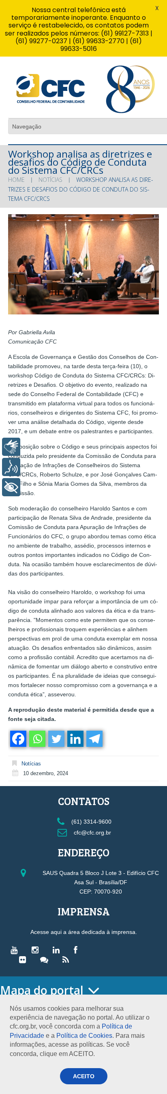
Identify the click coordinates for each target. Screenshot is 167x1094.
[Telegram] (94, 739)
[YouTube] (16, 950)
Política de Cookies (84, 1035)
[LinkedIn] (58, 950)
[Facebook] (17, 739)
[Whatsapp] (36, 739)
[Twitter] (55, 739)
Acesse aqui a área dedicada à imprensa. (83, 932)
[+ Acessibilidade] (11, 487)
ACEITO (83, 1076)
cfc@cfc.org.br (91, 832)
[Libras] (11, 447)
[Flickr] (24, 959)
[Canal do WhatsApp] (46, 959)
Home (16, 179)
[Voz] (11, 467)
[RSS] (67, 959)
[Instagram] (37, 950)
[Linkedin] (75, 739)
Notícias (50, 179)
